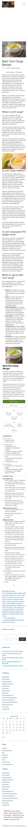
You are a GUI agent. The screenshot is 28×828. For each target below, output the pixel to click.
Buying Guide (5, 677)
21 (23, 727)
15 (3, 727)
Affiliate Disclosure (7, 750)
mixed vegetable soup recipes (14, 603)
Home (3, 759)
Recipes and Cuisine (9, 591)
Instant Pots (5, 693)
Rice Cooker (5, 706)
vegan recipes (19, 609)
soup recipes (9, 607)
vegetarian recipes (15, 613)
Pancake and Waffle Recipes (10, 702)
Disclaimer (5, 757)
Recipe (15, 605)
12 (17, 724)
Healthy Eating (6, 690)
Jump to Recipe (10, 72)
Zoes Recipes (5, 709)
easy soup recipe (18, 597)
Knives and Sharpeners (8, 700)
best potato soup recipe (10, 593)
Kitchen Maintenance (8, 695)
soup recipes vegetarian (8, 609)
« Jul (3, 737)
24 (10, 730)
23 (6, 730)
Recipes (19, 605)
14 (23, 724)
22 (3, 730)
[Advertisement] (14, 23)
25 (13, 730)
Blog (3, 752)
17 (10, 727)
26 (17, 730)
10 (10, 724)
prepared (22, 175)
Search (22, 639)
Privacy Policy (6, 762)
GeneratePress (22, 825)
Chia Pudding (5, 679)
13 (20, 724)
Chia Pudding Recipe (9, 618)
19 (17, 727)
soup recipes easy (18, 607)
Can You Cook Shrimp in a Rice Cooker (12, 651)
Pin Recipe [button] (15, 405)
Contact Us (5, 755)
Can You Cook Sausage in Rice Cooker (12, 665)
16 (6, 727)
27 (20, 730)
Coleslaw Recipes (7, 681)
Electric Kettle (5, 686)
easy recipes (10, 597)
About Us (4, 748)
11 (13, 724)
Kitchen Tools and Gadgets (9, 697)
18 (13, 727)
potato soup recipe (7, 605)
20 (20, 727)
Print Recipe (19, 72)
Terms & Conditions (7, 764)
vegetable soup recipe (8, 611)
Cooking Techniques (7, 683)
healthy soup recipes (12, 601)
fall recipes (15, 599)
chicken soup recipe (14, 595)
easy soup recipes (7, 599)
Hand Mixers (5, 688)
